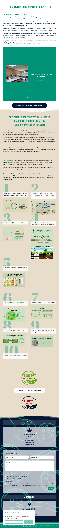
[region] (19, 517)
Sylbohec (34, 526)
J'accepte (28, 522)
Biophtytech (28, 525)
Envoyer (51, 488)
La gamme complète (8, 160)
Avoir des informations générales (14, 478)
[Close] (33, 511)
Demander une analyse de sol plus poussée (17, 476)
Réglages (9, 522)
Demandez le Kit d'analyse (29, 390)
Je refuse (19, 522)
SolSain (5, 146)
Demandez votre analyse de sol (29, 105)
